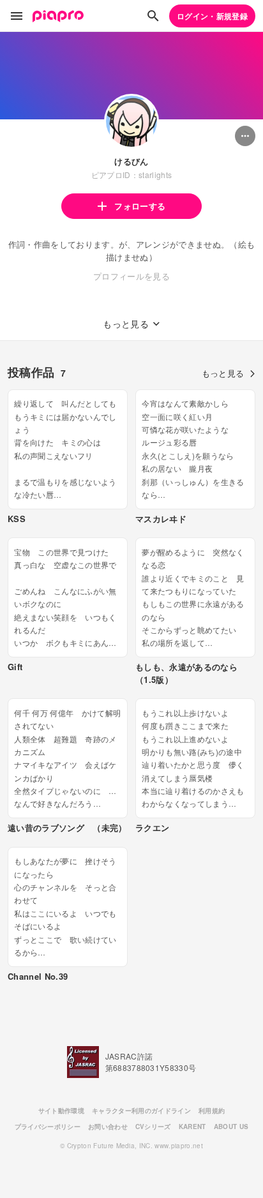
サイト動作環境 (61, 1110)
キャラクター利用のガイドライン (141, 1110)
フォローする (139, 206)
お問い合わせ (108, 1126)
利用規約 (212, 1110)
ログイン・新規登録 (212, 16)
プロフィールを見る (131, 276)
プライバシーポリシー (47, 1126)
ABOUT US (231, 1126)
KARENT (192, 1126)
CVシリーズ (153, 1126)
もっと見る (223, 373)
